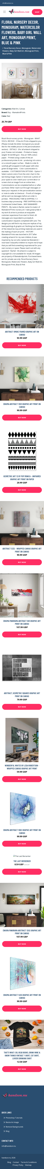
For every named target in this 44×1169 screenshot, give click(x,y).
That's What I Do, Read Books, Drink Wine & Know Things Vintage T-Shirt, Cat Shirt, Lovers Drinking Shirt (22, 1055)
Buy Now (22, 129)
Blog (7, 1131)
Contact (16, 1162)
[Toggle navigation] (4, 12)
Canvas (22, 109)
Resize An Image (12, 1122)
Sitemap (28, 1165)
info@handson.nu (7, 3)
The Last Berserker (22, 861)
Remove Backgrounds (14, 1127)
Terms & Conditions (29, 1162)
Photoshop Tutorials (14, 1118)
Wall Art (15, 109)
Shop (37, 12)
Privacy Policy (18, 1165)
